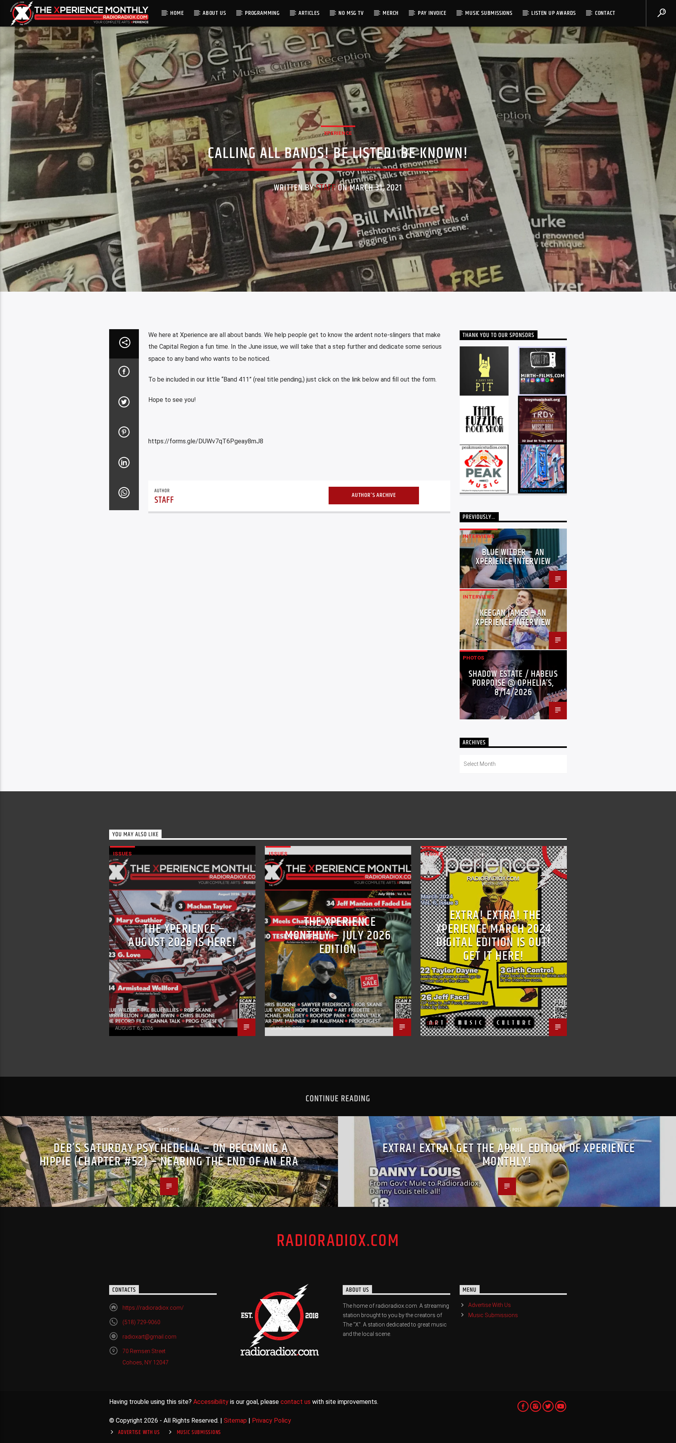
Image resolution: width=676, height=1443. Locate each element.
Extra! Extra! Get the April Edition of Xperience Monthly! (509, 1155)
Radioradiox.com (338, 1241)
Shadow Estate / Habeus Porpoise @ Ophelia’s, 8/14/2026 (513, 683)
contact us (295, 1401)
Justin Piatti (128, 1023)
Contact (605, 13)
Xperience (338, 133)
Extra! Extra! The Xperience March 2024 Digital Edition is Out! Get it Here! (494, 936)
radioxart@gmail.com (149, 1337)
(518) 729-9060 (141, 1322)
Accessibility (210, 1401)
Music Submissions (488, 13)
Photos (473, 658)
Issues (122, 854)
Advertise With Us (489, 1305)
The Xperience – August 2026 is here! (182, 936)
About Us (214, 13)
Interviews (478, 536)
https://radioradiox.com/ (153, 1308)
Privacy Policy (271, 1420)
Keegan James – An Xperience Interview (513, 617)
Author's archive (374, 495)
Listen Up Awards (553, 13)
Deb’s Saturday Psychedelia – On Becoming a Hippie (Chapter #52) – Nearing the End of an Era (169, 1155)
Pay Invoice (432, 13)
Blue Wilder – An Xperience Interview (513, 557)
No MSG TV (350, 13)
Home (176, 13)
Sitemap (235, 1420)
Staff (326, 188)
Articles (308, 13)
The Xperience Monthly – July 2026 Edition (338, 935)
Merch (391, 13)
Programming (262, 13)
